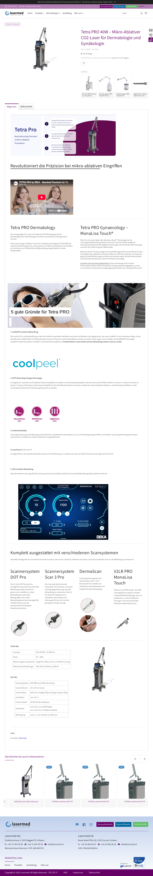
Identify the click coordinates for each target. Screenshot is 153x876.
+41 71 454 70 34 (35, 844)
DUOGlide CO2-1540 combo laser (22, 802)
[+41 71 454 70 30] (151, 35)
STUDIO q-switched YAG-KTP (58, 802)
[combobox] (132, 13)
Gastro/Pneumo (119, 6)
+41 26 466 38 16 (108, 844)
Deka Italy (23, 738)
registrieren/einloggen (120, 58)
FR (54, 873)
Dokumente (26, 106)
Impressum (78, 873)
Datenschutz (94, 873)
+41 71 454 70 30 (15, 844)
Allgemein (12, 107)
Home (30, 13)
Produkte (38, 13)
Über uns (78, 13)
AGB (65, 873)
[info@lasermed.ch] (151, 30)
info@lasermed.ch (56, 844)
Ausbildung (67, 13)
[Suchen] (142, 13)
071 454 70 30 (12, 6)
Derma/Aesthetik (106, 6)
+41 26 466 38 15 (88, 844)
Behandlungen (52, 13)
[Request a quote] (151, 39)
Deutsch (141, 6)
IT (57, 873)
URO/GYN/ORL (131, 6)
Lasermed (25, 873)
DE (50, 873)
